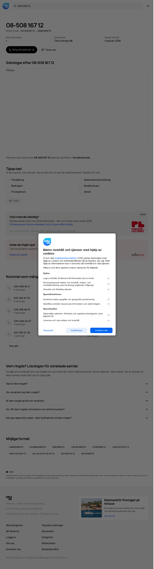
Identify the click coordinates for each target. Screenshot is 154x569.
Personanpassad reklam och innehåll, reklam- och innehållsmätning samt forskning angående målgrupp (68, 283)
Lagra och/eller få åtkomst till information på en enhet (68, 278)
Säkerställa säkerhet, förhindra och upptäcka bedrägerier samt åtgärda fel (73, 314)
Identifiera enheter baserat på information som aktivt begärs (71, 304)
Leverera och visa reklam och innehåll (61, 320)
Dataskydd (48, 330)
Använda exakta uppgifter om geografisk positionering (68, 299)
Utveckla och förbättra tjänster (57, 289)
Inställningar (76, 330)
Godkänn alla (101, 330)
